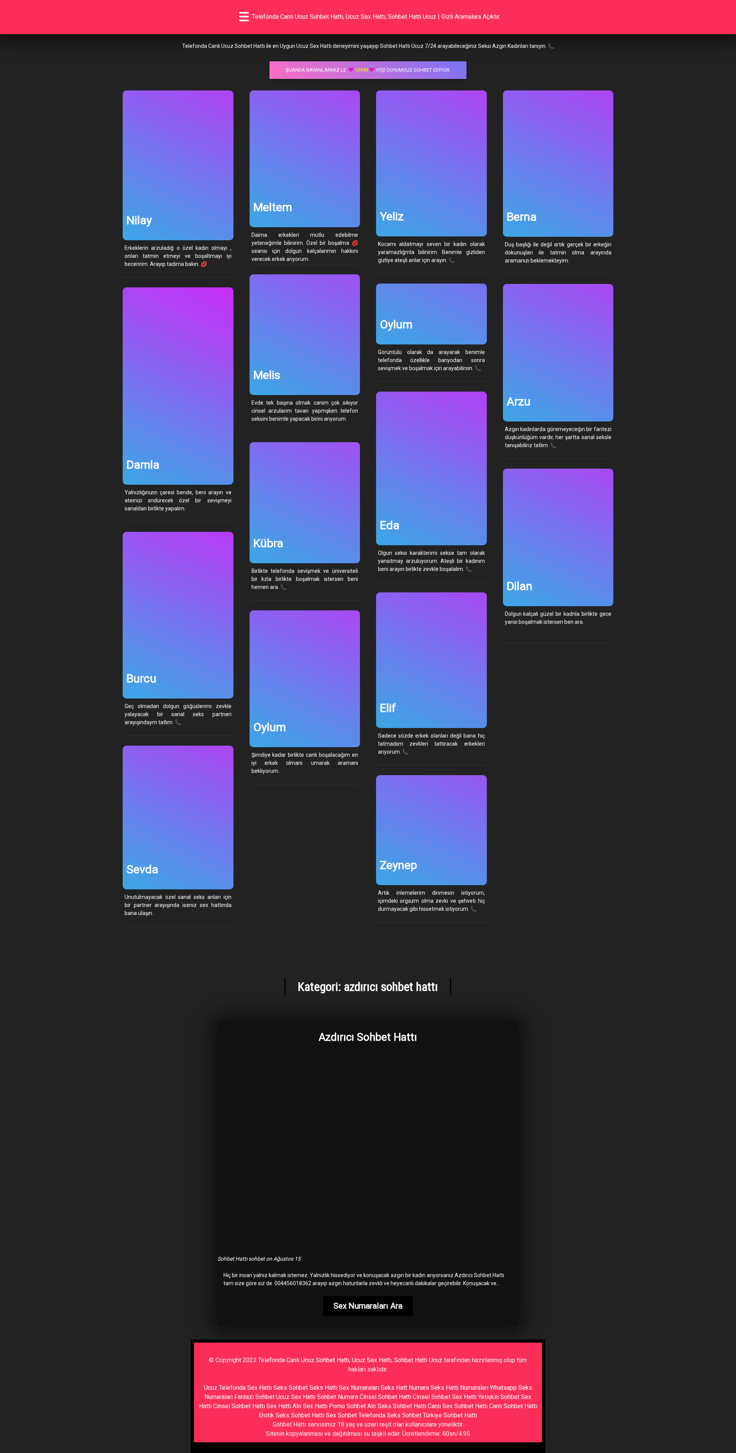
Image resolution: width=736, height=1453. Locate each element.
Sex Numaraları (359, 1387)
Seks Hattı (323, 1387)
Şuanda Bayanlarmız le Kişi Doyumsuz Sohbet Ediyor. (368, 70)
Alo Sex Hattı (309, 1406)
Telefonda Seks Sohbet (389, 1415)
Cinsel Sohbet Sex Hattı (444, 1397)
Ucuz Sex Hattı (295, 1397)
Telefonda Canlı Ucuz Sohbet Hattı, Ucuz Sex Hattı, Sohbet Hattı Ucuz (350, 1360)
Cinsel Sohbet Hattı (385, 1397)
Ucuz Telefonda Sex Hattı (238, 1387)
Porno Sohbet (347, 1406)
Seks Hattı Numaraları (459, 1387)
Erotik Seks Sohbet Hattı (291, 1415)
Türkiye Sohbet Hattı (450, 1415)
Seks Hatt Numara (405, 1387)
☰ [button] (244, 17)
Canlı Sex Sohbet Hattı (458, 1406)
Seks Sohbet (290, 1387)
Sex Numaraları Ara (368, 1305)
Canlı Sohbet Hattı (513, 1406)
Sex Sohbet (341, 1415)
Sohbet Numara (337, 1397)
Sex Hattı (278, 1406)
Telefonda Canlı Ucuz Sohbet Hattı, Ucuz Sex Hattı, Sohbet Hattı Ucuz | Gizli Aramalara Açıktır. (376, 16)
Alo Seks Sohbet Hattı (396, 1406)
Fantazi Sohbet (254, 1397)
